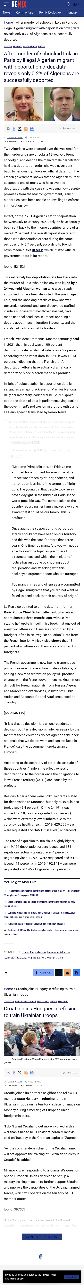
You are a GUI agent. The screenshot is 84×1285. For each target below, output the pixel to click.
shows (56, 640)
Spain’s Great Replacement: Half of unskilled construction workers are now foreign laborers (39, 904)
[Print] (32, 128)
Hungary (43, 1001)
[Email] (26, 128)
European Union (25, 1001)
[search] (68, 4)
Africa (8, 46)
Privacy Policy (49, 1274)
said (76, 339)
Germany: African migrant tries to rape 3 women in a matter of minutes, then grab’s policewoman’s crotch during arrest (39, 915)
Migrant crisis (55, 957)
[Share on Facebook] (13, 128)
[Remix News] (19, 4)
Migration (30, 46)
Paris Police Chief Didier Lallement (30, 612)
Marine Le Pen (36, 957)
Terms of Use (16, 1278)
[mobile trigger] (7, 4)
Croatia (9, 1001)
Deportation (38, 952)
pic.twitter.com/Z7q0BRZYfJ (25, 442)
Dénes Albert (15, 137)
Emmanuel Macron (58, 952)
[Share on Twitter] (19, 128)
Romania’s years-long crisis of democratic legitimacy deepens (36, 924)
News (41, 46)
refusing (48, 1099)
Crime (25, 952)
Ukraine (63, 1001)
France (17, 46)
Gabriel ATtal (12, 957)
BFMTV (37, 250)
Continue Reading (42, 1237)
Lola (23, 957)
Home (8, 22)
